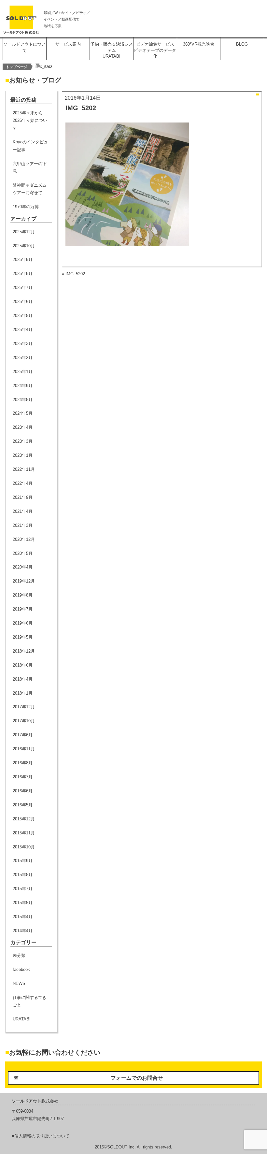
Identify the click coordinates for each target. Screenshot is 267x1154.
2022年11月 (24, 469)
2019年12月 (24, 581)
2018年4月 (23, 679)
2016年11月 (24, 748)
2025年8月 (23, 273)
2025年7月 (23, 287)
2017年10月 (24, 720)
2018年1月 (23, 693)
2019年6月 (23, 623)
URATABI (22, 1019)
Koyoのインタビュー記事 (30, 145)
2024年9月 (23, 385)
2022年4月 (23, 483)
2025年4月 (23, 329)
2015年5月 (23, 902)
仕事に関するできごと (30, 1001)
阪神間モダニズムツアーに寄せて (30, 189)
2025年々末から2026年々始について (30, 120)
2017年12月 (24, 706)
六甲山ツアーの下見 (30, 167)
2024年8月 (23, 399)
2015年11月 (24, 832)
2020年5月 (23, 553)
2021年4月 (23, 511)
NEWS (19, 983)
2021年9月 (23, 497)
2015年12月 (24, 818)
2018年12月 (24, 651)
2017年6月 (23, 734)
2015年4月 (23, 916)
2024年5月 (23, 413)
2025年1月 (23, 371)
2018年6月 (23, 665)
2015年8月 (23, 874)
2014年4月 (23, 930)
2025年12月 (24, 231)
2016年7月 (23, 776)
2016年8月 (23, 762)
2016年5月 (23, 804)
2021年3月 (23, 525)
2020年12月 (24, 539)
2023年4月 (23, 427)
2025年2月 (23, 357)
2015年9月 (23, 860)
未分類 (19, 955)
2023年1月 (23, 455)
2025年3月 (23, 343)
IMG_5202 (75, 273)
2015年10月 (24, 846)
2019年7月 (23, 609)
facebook (21, 969)
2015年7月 (23, 888)
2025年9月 (23, 259)
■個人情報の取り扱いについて (40, 1135)
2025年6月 (23, 301)
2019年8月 (23, 595)
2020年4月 (23, 567)
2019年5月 (23, 637)
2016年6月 (23, 790)
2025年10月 (24, 245)
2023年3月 (23, 441)
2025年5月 (23, 315)
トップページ (16, 67)
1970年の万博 (26, 206)
